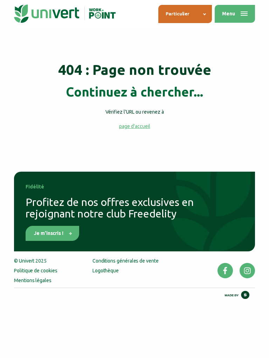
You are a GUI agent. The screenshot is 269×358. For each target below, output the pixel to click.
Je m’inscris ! (48, 233)
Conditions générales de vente (125, 261)
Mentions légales (32, 280)
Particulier (177, 13)
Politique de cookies (35, 270)
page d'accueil (134, 126)
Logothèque (105, 270)
